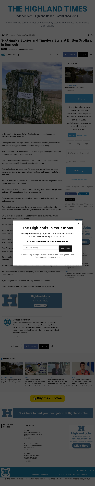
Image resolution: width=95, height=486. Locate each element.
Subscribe (65, 248)
